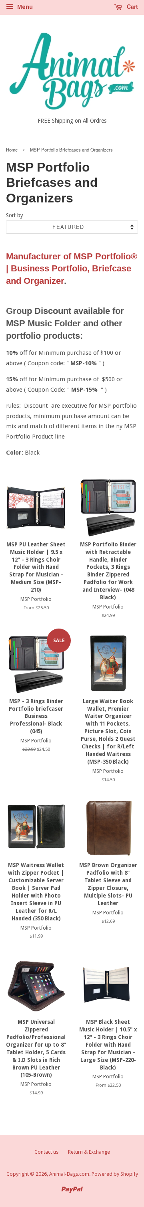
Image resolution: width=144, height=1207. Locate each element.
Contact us (46, 1152)
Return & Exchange (89, 1152)
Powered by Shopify (115, 1174)
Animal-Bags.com (69, 1174)
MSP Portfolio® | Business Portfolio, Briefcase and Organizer (71, 268)
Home (12, 149)
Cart (131, 6)
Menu (24, 7)
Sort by (14, 215)
